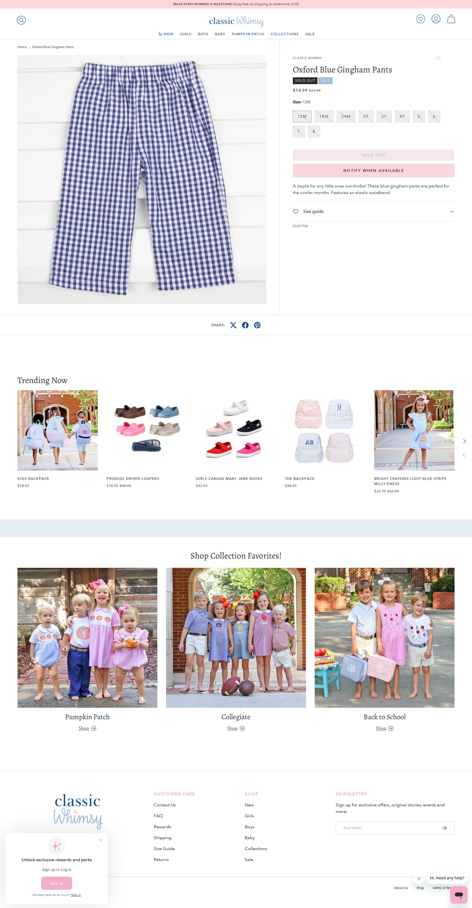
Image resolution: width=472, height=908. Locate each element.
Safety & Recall (444, 888)
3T (384, 116)
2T (366, 116)
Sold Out (374, 155)
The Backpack (300, 479)
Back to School (385, 717)
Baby (220, 34)
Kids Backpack (33, 479)
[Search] (20, 19)
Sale (310, 34)
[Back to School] (385, 638)
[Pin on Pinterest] (257, 325)
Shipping (163, 837)
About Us (401, 888)
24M (346, 116)
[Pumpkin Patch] (87, 638)
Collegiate (236, 717)
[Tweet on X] (233, 325)
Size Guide (164, 848)
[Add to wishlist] (438, 58)
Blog (420, 888)
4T (402, 116)
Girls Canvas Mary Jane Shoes (229, 479)
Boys (203, 34)
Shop (84, 728)
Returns (161, 859)
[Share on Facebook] (245, 325)
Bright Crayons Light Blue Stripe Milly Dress (410, 481)
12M (302, 116)
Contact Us (165, 804)
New (168, 34)
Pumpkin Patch (248, 34)
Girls (185, 34)
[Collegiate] (236, 638)
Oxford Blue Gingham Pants (53, 47)
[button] (451, 19)
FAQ (158, 815)
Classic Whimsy (307, 58)
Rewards (162, 826)
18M (324, 116)
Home (22, 47)
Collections (285, 34)
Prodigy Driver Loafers (133, 479)
